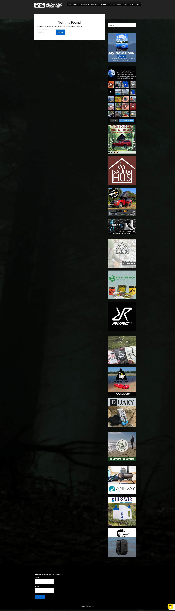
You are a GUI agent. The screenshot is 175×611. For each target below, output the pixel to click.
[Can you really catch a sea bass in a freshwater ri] (118, 106)
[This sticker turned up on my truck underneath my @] (118, 84)
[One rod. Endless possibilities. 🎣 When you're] (111, 106)
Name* (37, 577)
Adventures (83, 4)
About (126, 4)
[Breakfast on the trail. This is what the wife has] (125, 99)
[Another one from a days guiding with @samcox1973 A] (111, 114)
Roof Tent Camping (115, 4)
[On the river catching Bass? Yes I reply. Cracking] (118, 114)
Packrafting (94, 4)
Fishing (75, 4)
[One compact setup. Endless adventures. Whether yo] (125, 106)
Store (131, 4)
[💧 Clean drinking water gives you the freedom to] (125, 84)
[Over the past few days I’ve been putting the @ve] (125, 92)
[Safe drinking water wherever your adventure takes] (133, 92)
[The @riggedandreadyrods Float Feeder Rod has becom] (111, 92)
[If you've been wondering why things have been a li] (133, 106)
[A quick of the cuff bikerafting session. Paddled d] (125, 114)
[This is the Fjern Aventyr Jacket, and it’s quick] (111, 99)
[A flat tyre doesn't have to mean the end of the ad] (133, 84)
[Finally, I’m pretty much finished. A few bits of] (111, 84)
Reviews (103, 4)
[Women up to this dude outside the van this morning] (118, 99)
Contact (137, 4)
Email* (37, 586)
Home (69, 4)
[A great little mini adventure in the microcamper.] (118, 92)
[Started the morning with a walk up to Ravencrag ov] (133, 99)
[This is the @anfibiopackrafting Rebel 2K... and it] (133, 114)
